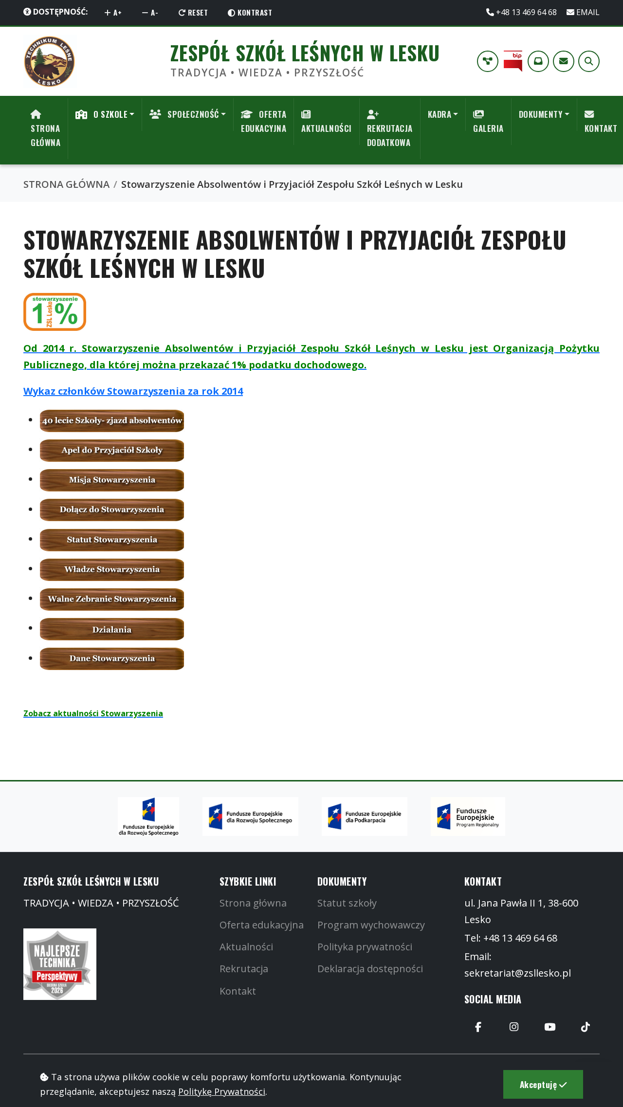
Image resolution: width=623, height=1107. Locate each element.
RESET (196, 12)
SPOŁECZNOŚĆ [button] (192, 114)
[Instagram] (514, 1027)
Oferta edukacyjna (262, 924)
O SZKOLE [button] (110, 114)
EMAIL (587, 12)
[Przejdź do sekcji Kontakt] (563, 61)
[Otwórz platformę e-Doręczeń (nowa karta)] (538, 61)
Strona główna (253, 902)
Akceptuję (539, 1084)
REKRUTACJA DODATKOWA (390, 135)
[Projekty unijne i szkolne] (487, 61)
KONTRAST (254, 12)
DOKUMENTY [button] (541, 114)
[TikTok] (585, 1027)
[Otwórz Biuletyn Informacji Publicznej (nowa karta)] (513, 61)
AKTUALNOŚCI (326, 128)
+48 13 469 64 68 (526, 12)
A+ (116, 12)
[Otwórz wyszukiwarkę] (589, 61)
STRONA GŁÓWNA (45, 135)
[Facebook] (478, 1027)
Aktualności (246, 946)
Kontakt (238, 991)
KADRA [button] (440, 114)
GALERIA (488, 128)
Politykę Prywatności (221, 1091)
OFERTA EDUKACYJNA (263, 121)
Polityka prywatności (364, 946)
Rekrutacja (244, 968)
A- (154, 12)
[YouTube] (550, 1027)
